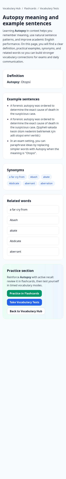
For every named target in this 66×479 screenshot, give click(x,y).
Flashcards (30, 8)
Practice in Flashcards (24, 293)
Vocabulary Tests (49, 8)
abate (46, 176)
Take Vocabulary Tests (24, 302)
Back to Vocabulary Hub (26, 311)
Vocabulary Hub (12, 8)
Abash (33, 176)
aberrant (30, 183)
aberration (47, 183)
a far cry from (17, 176)
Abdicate (14, 183)
